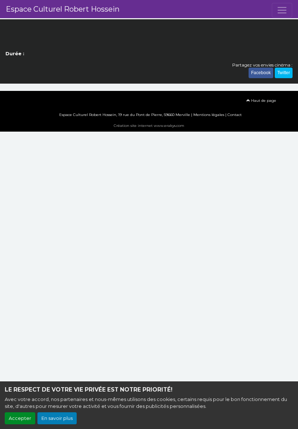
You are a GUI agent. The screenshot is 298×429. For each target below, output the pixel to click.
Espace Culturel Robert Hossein (63, 9)
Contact (234, 114)
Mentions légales (208, 114)
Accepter (20, 418)
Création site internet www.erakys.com (149, 125)
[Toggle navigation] (282, 10)
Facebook (261, 72)
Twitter (283, 72)
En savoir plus (57, 418)
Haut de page (263, 100)
